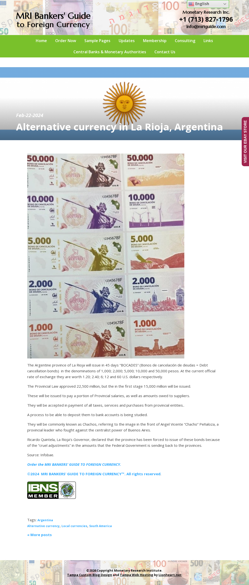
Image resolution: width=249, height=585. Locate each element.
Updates (127, 40)
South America (100, 526)
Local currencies (74, 526)
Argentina (45, 520)
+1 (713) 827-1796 (206, 19)
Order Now (65, 40)
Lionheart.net (170, 575)
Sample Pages (97, 40)
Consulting (185, 40)
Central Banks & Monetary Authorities (109, 52)
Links (208, 40)
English (201, 3)
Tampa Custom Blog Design (89, 575)
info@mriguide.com (206, 26)
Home (41, 40)
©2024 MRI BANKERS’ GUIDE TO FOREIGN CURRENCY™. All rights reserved (93, 473)
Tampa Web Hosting (136, 575)
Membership (155, 40)
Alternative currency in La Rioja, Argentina (119, 126)
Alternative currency (43, 526)
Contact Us (164, 52)
